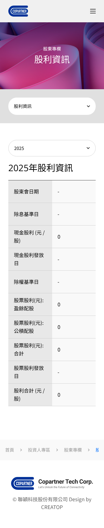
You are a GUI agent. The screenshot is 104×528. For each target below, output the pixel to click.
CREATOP (52, 507)
